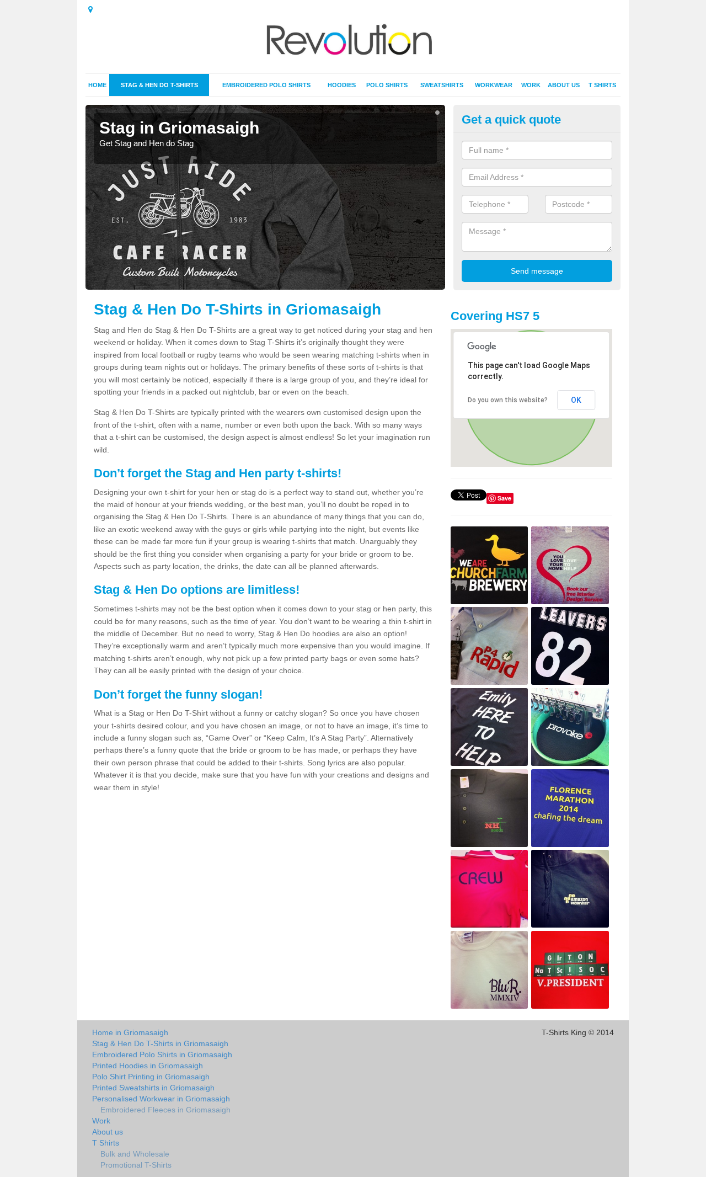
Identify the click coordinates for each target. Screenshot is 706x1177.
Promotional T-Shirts (136, 1164)
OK (576, 400)
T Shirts (602, 85)
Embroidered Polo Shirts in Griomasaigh (162, 1054)
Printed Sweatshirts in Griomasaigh (153, 1087)
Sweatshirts (441, 85)
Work (531, 85)
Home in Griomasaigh (130, 1032)
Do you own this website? (508, 400)
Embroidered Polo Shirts (266, 85)
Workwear (493, 85)
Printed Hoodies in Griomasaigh (147, 1065)
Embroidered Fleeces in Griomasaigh (165, 1109)
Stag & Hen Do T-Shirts (159, 85)
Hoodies (342, 85)
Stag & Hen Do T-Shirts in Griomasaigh (160, 1043)
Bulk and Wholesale (134, 1153)
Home (97, 85)
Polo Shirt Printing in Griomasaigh (151, 1076)
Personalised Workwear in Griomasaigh (161, 1098)
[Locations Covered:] (90, 9)
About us (564, 85)
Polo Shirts (387, 85)
